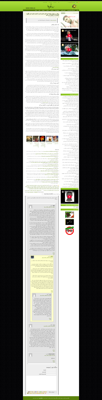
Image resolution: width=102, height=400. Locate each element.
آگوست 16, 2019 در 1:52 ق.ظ (45, 295)
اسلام (36, 185)
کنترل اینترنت (45, 187)
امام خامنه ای (31, 185)
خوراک (77, 2)
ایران (46, 186)
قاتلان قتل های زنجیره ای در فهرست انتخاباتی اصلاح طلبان (49, 170)
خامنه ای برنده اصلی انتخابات (73, 152)
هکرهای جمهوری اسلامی (52, 188)
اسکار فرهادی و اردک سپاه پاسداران (72, 124)
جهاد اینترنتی (38, 186)
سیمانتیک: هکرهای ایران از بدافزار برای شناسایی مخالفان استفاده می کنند (70, 168)
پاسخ (54, 253)
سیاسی (47, 10)
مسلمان (32, 187)
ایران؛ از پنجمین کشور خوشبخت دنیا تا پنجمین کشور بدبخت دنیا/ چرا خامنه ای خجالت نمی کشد (70, 112)
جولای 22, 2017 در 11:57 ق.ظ (47, 257)
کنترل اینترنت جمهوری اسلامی (38, 187)
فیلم (39, 10)
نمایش (53, 252)
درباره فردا (54, 2)
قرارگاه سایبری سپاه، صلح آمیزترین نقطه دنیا (71, 96)
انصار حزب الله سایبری (50, 186)
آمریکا (45, 185)
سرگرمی (52, 10)
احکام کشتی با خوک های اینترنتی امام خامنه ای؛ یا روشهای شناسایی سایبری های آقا (70, 98)
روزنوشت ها (57, 10)
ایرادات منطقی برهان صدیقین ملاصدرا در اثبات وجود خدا (33, 190)
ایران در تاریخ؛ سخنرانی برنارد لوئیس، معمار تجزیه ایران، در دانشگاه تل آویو (47, 179)
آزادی (47, 185)
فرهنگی (43, 10)
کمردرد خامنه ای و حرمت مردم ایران (52, 173)
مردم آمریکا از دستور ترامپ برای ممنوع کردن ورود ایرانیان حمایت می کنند (70, 126)
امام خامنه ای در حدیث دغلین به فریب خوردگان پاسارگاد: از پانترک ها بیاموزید (46, 153)
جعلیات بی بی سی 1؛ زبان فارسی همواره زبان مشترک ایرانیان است (42, 144)
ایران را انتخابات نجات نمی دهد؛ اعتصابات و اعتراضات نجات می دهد (36, 144)
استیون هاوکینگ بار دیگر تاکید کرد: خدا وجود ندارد (70, 186)
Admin (51, 256)
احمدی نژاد (42, 185)
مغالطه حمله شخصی (55, 67)
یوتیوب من (69, 2)
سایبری (49, 187)
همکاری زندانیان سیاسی (45, 188)
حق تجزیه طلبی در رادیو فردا (73, 137)
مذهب (36, 10)
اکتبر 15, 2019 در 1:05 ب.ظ (50, 355)
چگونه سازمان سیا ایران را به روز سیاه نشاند (51, 174)
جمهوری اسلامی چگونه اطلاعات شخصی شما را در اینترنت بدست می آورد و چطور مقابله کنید (70, 101)
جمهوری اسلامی (42, 186)
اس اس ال (73, 2)
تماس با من (50, 2)
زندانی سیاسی (57, 187)
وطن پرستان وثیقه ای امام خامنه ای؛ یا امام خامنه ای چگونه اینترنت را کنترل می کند (70, 120)
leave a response (30, 191)
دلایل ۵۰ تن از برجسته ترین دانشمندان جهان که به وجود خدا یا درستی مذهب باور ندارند (70, 139)
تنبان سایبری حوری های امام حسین (49, 143)
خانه (58, 2)
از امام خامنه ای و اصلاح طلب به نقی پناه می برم (51, 151)
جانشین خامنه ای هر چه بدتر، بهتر (55, 143)
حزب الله (29, 186)
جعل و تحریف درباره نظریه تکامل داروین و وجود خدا (51, 190)
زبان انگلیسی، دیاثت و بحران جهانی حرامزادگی (70, 150)
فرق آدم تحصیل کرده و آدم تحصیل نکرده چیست (70, 153)
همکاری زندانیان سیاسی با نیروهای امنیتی (35, 188)
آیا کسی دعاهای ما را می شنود (73, 170)
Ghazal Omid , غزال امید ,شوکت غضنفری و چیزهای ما (50, 181)
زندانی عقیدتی (52, 187)
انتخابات (28, 185)
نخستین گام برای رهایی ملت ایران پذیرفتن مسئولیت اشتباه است (71, 146)
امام (34, 185)
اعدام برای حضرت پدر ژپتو (29, 143)
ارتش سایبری (39, 185)
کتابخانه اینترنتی (45, 2)
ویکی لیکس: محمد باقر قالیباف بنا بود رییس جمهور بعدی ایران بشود (48, 168)
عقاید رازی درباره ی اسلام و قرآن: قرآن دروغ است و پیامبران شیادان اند (71, 184)
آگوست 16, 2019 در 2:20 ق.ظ (49, 326)
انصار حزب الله (56, 186)
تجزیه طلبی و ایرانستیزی (71, 10)
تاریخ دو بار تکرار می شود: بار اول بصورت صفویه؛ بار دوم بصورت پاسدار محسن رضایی (70, 104)
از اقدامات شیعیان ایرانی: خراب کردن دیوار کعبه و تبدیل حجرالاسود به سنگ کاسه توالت (70, 114)
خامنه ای (26, 186)
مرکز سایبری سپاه (53, 20)
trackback (35, 191)
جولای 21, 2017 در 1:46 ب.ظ (49, 206)
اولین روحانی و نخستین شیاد (73, 128)
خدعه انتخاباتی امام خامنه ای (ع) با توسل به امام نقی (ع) (50, 156)
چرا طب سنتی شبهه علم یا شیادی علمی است (70, 135)
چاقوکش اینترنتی (33, 186)
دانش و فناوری (63, 10)
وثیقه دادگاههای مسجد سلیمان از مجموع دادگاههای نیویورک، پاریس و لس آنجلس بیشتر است (44, 162)
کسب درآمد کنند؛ (45, 102)
